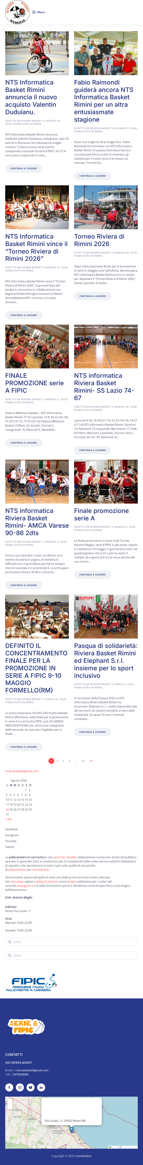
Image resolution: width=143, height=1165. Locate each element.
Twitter (9, 847)
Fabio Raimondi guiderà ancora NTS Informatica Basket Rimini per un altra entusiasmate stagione (103, 100)
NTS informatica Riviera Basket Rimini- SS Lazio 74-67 (104, 387)
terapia (71, 881)
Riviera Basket (31, 120)
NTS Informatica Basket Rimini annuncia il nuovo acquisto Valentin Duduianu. (31, 97)
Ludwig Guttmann (46, 881)
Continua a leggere (23, 168)
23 (83, 760)
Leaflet (114, 1147)
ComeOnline (83, 1156)
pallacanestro (17, 870)
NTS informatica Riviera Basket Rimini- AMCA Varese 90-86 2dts (37, 522)
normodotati (40, 870)
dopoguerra (25, 886)
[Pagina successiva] (91, 761)
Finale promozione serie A (101, 514)
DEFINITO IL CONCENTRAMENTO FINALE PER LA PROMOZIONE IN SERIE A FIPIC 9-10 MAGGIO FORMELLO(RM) (36, 668)
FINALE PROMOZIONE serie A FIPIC (34, 383)
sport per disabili (65, 857)
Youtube (10, 841)
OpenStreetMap (129, 1147)
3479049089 (20, 1074)
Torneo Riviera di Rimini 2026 (99, 240)
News (37, 124)
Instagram (12, 835)
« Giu (8, 819)
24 (7, 809)
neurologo (17, 881)
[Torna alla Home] (17, 12)
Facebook (11, 829)
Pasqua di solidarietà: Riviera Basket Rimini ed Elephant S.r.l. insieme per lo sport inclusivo (106, 660)
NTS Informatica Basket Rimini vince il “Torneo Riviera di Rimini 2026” (36, 248)
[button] (38, 12)
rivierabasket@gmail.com (21, 771)
